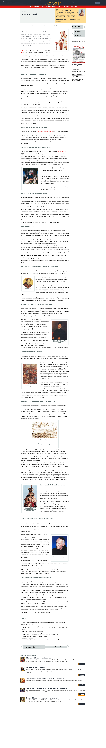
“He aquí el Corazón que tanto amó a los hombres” (42, 698)
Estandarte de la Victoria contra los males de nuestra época (45, 679)
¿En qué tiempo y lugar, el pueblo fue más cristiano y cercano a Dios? (32, 647)
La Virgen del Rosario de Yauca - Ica (58, 646)
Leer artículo (81, 664)
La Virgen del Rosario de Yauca (78, 71)
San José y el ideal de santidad (35, 668)
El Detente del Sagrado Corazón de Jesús (38, 658)
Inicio (30, 6)
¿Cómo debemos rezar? (77, 74)
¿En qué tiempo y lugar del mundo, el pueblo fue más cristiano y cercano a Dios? (77, 81)
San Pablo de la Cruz (76, 76)
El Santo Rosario (75, 69)
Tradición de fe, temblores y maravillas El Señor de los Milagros (46, 688)
